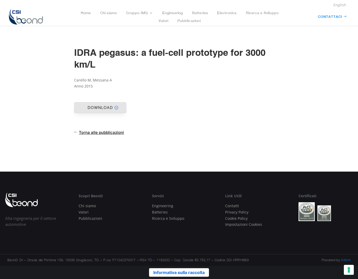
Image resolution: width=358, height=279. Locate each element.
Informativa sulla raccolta (179, 272)
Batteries (200, 13)
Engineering (172, 13)
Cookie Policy (236, 218)
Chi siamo (108, 13)
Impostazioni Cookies (243, 224)
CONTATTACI (330, 17)
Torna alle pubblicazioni (101, 132)
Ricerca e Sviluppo (262, 13)
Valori (163, 21)
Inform (346, 260)
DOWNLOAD (100, 107)
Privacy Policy (236, 212)
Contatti (232, 205)
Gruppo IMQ (137, 13)
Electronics (226, 13)
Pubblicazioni (189, 21)
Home (86, 13)
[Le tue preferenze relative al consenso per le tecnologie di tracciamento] (349, 270)
